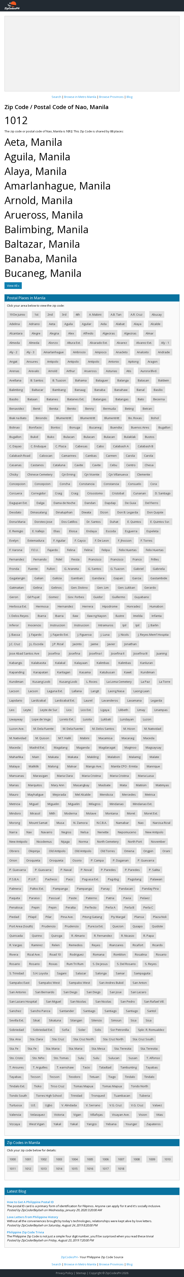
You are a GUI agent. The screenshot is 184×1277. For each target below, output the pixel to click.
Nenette (103, 832)
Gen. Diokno (79, 588)
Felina (71, 550)
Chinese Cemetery (40, 474)
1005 (90, 1159)
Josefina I (95, 653)
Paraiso (34, 898)
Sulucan (113, 1058)
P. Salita (154, 870)
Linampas (161, 710)
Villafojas (96, 1115)
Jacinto (77, 644)
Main (35, 757)
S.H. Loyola (40, 973)
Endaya (91, 531)
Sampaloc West (49, 983)
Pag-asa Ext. (90, 879)
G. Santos (94, 569)
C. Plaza (60, 446)
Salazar (81, 973)
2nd (50, 314)
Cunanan (139, 493)
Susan (133, 1058)
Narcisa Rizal (161, 823)
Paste (73, 898)
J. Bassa (14, 635)
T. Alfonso (153, 1058)
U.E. (33, 1105)
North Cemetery (108, 842)
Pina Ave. (67, 917)
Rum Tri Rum (75, 964)
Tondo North (139, 1086)
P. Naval (66, 870)
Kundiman (148, 672)
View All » (13, 286)
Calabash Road (19, 456)
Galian (38, 578)
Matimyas (162, 785)
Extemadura (36, 540)
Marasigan (40, 776)
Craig (58, 493)
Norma (83, 842)
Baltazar (37, 390)
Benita (53, 409)
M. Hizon (129, 729)
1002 (43, 1159)
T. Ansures (16, 1067)
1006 (105, 1159)
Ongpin (148, 851)
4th (78, 314)
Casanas (15, 465)
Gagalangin (17, 578)
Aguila (68, 324)
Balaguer (102, 380)
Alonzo (53, 343)
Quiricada (16, 936)
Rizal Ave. (33, 954)
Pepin (35, 907)
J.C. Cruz (14, 644)
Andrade (164, 352)
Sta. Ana (15, 1039)
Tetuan (94, 1077)
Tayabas (152, 1067)
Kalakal (60, 663)
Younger (131, 1124)
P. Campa (97, 860)
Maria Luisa (146, 776)
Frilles (155, 559)
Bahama (81, 380)
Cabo (100, 446)
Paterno (91, 898)
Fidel (59, 559)
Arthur (70, 371)
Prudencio (49, 926)
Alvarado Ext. (98, 343)
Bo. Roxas (135, 418)
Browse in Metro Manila (80, 97)
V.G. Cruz (116, 1105)
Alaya (137, 324)
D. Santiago (163, 493)
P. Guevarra (146, 860)
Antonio (113, 362)
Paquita (14, 898)
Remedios (76, 945)
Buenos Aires (140, 427)
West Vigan (36, 1124)
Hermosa (42, 606)
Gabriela (159, 569)
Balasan (143, 380)
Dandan (90, 503)
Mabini (84, 738)
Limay (141, 710)
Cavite (78, 465)
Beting (129, 409)
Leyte (27, 710)
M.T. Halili (64, 738)
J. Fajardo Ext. (59, 635)
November (158, 842)
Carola (130, 456)
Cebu (113, 465)
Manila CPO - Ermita (124, 766)
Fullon (51, 569)
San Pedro (127, 1001)
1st (36, 314)
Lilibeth (123, 710)
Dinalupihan (64, 512)
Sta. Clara (36, 1039)
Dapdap (110, 503)
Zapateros (153, 1124)
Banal (141, 390)
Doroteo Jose (43, 522)
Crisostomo (95, 493)
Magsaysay (153, 747)
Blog (129, 97)
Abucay (157, 314)
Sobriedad (16, 1030)
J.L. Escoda (36, 644)
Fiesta (75, 559)
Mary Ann (57, 785)
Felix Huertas (128, 550)
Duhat (114, 522)
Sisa (133, 1020)
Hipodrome (110, 606)
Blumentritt (63, 418)
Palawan (156, 879)
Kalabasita (38, 663)
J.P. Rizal (58, 644)
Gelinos (56, 588)
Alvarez (122, 343)
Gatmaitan (16, 588)
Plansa (139, 917)
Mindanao (117, 804)
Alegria (54, 333)
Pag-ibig (113, 879)
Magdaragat (107, 747)
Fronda (14, 569)
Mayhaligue (36, 794)
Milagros (95, 804)
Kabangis (15, 663)
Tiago (112, 1077)
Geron (13, 597)
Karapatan (40, 672)
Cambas (91, 456)
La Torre (164, 682)
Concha (65, 484)
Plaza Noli (159, 917)
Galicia (57, 578)
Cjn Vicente (91, 474)
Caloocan (45, 456)
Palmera (15, 889)
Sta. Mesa (98, 1049)
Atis (128, 371)
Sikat (36, 1020)
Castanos (37, 465)
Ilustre (120, 616)
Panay (105, 889)
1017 (105, 1169)
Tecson (35, 1077)
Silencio (96, 1020)
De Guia (130, 503)
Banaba (99, 390)
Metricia (14, 804)
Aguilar (86, 324)
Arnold (52, 371)
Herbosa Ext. (18, 606)
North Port (135, 842)
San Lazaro (138, 992)
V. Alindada (69, 1105)
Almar (149, 333)
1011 (12, 1169)
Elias (57, 531)
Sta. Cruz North (83, 1039)
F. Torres (146, 540)
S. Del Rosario (126, 964)
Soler (81, 1030)
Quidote (157, 926)
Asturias (111, 371)
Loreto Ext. (67, 719)
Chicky (13, 474)
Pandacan (126, 889)
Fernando (40, 559)
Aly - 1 (165, 343)
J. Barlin (153, 625)
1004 (74, 1159)
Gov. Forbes (76, 597)
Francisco (95, 559)
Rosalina (141, 954)
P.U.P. (32, 879)
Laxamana (134, 700)
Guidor (98, 597)
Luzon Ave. (16, 729)
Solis (98, 1030)
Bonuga (75, 427)
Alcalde (155, 324)
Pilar (49, 917)
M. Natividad (152, 729)
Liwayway (16, 719)
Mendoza (106, 794)
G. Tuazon (117, 569)
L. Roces (91, 682)
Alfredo (88, 333)
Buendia (116, 427)
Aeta (52, 324)
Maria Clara (65, 776)
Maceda (148, 738)
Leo (11, 710)
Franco (137, 559)
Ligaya (105, 710)
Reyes (96, 945)
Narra (13, 832)
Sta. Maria (52, 1049)
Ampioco (101, 352)
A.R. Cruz (136, 314)
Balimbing (16, 390)
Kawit (127, 672)
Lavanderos (110, 700)
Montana (111, 813)
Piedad (14, 917)
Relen (56, 945)
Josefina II (117, 653)
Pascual (54, 898)
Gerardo (150, 588)
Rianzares (116, 945)
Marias (14, 785)
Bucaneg (95, 427)
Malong (53, 766)
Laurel (88, 700)
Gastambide (158, 578)
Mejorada (59, 794)
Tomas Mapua (83, 1086)
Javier (111, 644)
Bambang (59, 390)
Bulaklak (130, 437)
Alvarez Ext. (144, 343)
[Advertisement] (92, 52)
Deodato (15, 512)
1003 (59, 1159)
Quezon (117, 926)
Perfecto (90, 907)
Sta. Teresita (122, 1049)
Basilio (158, 390)
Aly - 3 (30, 352)
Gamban (77, 578)
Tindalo (130, 1077)
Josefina (54, 653)
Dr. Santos (94, 522)
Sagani (61, 973)
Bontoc (55, 427)
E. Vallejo (38, 531)
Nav (29, 832)
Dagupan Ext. (18, 503)
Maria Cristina (91, 776)
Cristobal (118, 493)
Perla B (129, 907)
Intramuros (105, 625)
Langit (95, 691)
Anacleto (122, 352)
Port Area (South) (21, 926)
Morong (14, 823)
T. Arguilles (40, 1067)
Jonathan (130, 644)
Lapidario (15, 700)
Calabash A (121, 446)
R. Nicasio (127, 936)
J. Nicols (124, 635)
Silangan (76, 1020)
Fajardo (53, 550)
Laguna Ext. (55, 691)
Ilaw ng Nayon (96, 616)
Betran (147, 409)
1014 (59, 1169)
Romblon (120, 954)
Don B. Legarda (127, 512)
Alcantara (15, 333)
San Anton (140, 983)
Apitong (133, 362)
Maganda (83, 747)
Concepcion (17, 484)
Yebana (111, 1124)
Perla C (148, 907)
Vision (143, 1115)
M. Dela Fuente (43, 729)
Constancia (86, 484)
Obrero (14, 851)
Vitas (159, 1115)
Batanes (52, 399)
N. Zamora (80, 823)
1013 (43, 1169)
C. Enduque (38, 446)
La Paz (145, 682)
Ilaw (75, 616)
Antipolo (52, 362)
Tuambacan (122, 1096)
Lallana (77, 691)
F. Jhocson (124, 540)
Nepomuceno (127, 832)
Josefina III (140, 653)
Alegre (36, 333)
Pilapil (32, 917)
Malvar (72, 766)
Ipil (124, 625)
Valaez (157, 1105)
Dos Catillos (69, 522)
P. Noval (86, 870)
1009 (152, 1159)
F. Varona (15, 550)
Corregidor (38, 493)
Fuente (33, 569)
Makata (53, 757)
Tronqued (98, 1096)
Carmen (111, 456)
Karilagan (63, 672)
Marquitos (35, 785)
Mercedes (129, 794)
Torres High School (49, 1096)
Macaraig (128, 738)
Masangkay (81, 785)
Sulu (81, 1058)
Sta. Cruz (58, 1039)
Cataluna (59, 465)
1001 (28, 1159)
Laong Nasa (116, 691)
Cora (153, 484)
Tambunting (128, 1067)
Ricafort (138, 945)
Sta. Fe (13, 1049)
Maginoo (130, 747)
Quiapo (138, 926)
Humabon (156, 606)
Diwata (86, 512)
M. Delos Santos (103, 729)
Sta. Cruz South (143, 1039)
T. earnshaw (65, 1067)
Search (56, 97)
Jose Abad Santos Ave (24, 653)
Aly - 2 (13, 352)
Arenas (14, 371)
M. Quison (42, 738)
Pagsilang (134, 879)
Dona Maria (17, 522)
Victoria (59, 1115)
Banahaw (120, 390)
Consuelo (134, 484)
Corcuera (15, 493)
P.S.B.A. (14, 879)
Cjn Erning (68, 474)
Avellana (15, 380)
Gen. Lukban (126, 588)
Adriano (34, 324)
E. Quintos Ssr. (160, 522)
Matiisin (141, 785)
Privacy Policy (64, 1273)
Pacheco (51, 879)
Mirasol (35, 813)
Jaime (94, 644)
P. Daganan (121, 860)
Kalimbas (103, 663)
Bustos (149, 437)
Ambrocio (79, 352)
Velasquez (37, 1115)
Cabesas (81, 446)
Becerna (159, 399)
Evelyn (13, 540)
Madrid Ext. (37, 747)
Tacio (86, 1067)
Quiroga (56, 936)
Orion (13, 860)
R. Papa (148, 936)
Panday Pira (150, 889)
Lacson (14, 691)
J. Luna (105, 635)
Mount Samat (38, 823)
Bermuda (109, 409)
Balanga (123, 380)
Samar (120, 973)
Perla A (110, 907)
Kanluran (146, 663)
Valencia (15, 1115)
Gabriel (139, 569)
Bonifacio (35, 427)
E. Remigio (16, 531)
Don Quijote (155, 512)
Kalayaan (81, 663)
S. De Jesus (100, 964)
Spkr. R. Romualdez (151, 1030)
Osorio (77, 860)
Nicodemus (44, 842)
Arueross (90, 371)
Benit (36, 409)
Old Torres (108, 851)
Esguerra (131, 531)
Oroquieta (33, 860)
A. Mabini (95, 314)
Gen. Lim (103, 588)
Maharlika (16, 757)
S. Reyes (151, 964)
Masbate (105, 785)
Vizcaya (14, 1124)
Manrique (153, 766)
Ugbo (48, 1105)
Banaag (80, 390)
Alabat (120, 324)
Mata (123, 785)
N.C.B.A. (102, 823)
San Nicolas (78, 1001)
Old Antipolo (57, 851)
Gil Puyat (33, 597)
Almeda (14, 343)
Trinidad (76, 1096)
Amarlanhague (54, 352)
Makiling (93, 757)
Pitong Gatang (92, 917)
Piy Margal (118, 917)
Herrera (87, 606)
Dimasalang (39, 512)
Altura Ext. (74, 343)
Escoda (111, 531)
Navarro (46, 832)
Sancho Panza (40, 1011)
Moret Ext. (151, 813)
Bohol (155, 418)
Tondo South (18, 1096)
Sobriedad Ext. (43, 1030)
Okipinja (34, 851)
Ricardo (157, 945)
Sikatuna (55, 1020)
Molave (91, 813)
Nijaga (65, 842)
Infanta (157, 616)
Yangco (92, 1124)
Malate (154, 757)
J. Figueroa (85, 635)
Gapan (118, 578)
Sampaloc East (19, 983)
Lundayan (127, 719)
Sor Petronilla (119, 1030)
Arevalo (33, 371)
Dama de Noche (64, 503)
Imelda (137, 616)
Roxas (53, 964)
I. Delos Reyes (18, 616)
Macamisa (105, 738)
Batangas (99, 399)
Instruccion (57, 625)
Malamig (134, 757)
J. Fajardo (35, 635)
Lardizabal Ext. (65, 700)
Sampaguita (142, 973)
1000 (12, 1159)
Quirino (37, 936)
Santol (151, 1011)
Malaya (14, 766)
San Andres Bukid (111, 983)
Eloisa (73, 531)
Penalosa (15, 907)
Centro (131, 465)
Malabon (114, 757)
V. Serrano (93, 1105)
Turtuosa (15, 1105)
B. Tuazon (59, 380)
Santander (66, 1011)
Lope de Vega (41, 719)
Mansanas (16, 776)
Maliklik (34, 766)
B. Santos (37, 380)
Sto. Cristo (16, 1058)
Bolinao (14, 427)
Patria (110, 898)
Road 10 (55, 954)
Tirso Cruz (57, 1086)
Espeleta (152, 531)
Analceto (143, 352)
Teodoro (74, 1077)
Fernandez (16, 559)
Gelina (37, 588)
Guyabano (141, 597)
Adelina (14, 324)
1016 (90, 1169)
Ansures (32, 362)
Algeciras (109, 333)
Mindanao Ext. (142, 804)
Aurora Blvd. (148, 371)
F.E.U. (34, 550)
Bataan (32, 399)
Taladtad (105, 1067)
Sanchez (15, 1011)
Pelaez (145, 898)
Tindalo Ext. (17, 1086)
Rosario (161, 954)
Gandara (98, 578)
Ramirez (37, 945)
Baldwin (163, 380)
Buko (50, 437)
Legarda (156, 700)
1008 (136, 1159)
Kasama (85, 672)
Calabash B (145, 446)
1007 (121, 1159)
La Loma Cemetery (119, 682)
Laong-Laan (141, 691)
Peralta (71, 907)
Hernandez (65, 606)
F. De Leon (102, 540)
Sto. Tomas (61, 1058)
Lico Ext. (86, 710)
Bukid (34, 437)
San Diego (70, 992)
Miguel (33, 804)
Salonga (101, 973)
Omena (129, 851)
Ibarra (42, 616)
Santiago (89, 1011)
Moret (131, 813)
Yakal (57, 1124)
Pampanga (60, 889)
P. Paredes (108, 870)
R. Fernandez (103, 936)
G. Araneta (71, 569)
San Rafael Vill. (154, 1001)
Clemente (143, 474)
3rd (64, 314)
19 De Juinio (17, 314)
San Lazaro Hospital (23, 1001)
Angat (13, 362)
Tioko (38, 1086)
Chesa (149, 465)
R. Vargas (15, 945)
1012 (28, 1169)
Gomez (54, 597)
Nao (141, 823)
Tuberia (144, 1096)
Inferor (14, 625)
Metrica (150, 794)
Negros (66, 832)
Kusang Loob (41, 682)
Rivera (13, 954)
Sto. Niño (38, 1058)
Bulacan (69, 437)
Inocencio (34, 625)
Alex (71, 333)
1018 (121, 1169)
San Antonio (17, 992)
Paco (69, 879)
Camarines (68, 456)
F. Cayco (80, 540)
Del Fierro (151, 503)
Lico (69, 710)
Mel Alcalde (83, 794)
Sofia (65, 1030)
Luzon (147, 719)
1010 (167, 1159)
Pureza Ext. (95, 926)
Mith (52, 813)
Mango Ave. (94, 766)
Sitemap (81, 1273)
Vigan (77, 1115)
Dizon (104, 512)
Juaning (162, 653)
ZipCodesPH (69, 1257)
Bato (141, 399)
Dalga (40, 503)
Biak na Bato (17, 418)
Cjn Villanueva (118, 474)
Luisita (87, 719)
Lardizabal (38, 700)
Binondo (41, 418)
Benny (89, 409)
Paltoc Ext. (37, 889)
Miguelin (53, 804)
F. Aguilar (59, 540)
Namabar (122, 823)
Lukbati (106, 719)
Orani (166, 851)
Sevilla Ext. (16, 1020)
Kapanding (16, 672)
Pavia (127, 898)
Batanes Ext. (75, 399)
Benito (71, 409)
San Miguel (53, 1001)
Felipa (106, 550)
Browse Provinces (111, 97)
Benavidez (16, 409)
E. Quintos (134, 522)
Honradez (133, 606)
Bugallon (164, 427)
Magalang (60, 747)
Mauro (13, 794)
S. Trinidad (16, 973)
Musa (60, 823)
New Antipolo (154, 832)
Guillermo (118, 597)
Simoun (116, 1020)
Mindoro (15, 813)
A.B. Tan (116, 314)
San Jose (116, 992)
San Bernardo (44, 992)
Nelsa (84, 832)
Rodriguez (77, 954)
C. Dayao (15, 446)
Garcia (136, 578)
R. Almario (78, 936)
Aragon (153, 362)
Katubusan (107, 672)
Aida (104, 324)
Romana (98, 954)
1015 (74, 1169)
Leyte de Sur (48, 710)
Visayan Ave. (120, 1115)
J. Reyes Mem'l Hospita (153, 635)
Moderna (70, 813)
